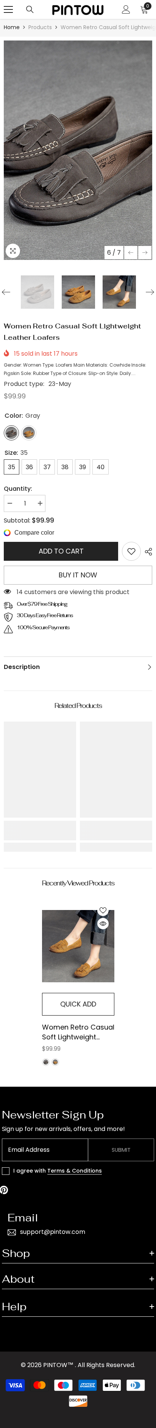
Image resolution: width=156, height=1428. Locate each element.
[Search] (29, 9)
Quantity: (18, 488)
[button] (130, 252)
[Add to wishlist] (103, 910)
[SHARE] (146, 552)
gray (46, 1062)
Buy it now (78, 575)
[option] (78, 150)
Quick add (78, 1004)
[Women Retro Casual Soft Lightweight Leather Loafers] (78, 946)
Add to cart (61, 551)
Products (40, 27)
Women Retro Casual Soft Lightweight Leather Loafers (78, 1032)
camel (55, 1062)
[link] (131, 551)
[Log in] (126, 9)
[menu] (8, 9)
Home (12, 27)
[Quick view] (103, 923)
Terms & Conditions (74, 1170)
